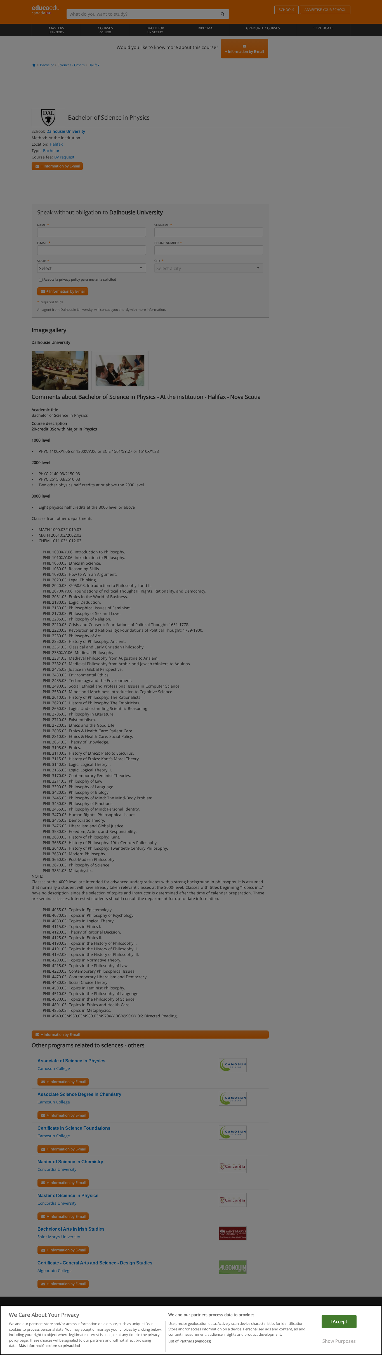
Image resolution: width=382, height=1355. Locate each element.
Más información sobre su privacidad (49, 1345)
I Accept (339, 1321)
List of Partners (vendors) (189, 1341)
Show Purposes (339, 1341)
